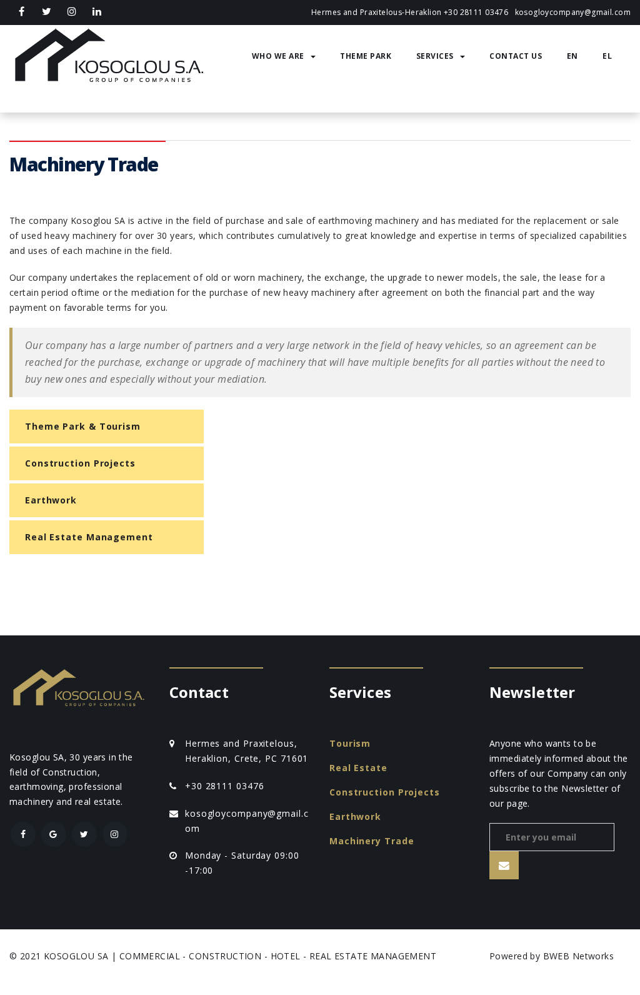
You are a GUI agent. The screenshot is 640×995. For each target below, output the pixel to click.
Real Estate (358, 768)
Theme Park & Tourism (83, 426)
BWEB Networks (578, 956)
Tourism (350, 743)
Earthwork (51, 500)
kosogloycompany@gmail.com (573, 12)
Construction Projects (80, 463)
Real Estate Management (89, 537)
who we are (278, 56)
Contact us (515, 56)
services (435, 56)
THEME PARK (365, 56)
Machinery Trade (371, 841)
